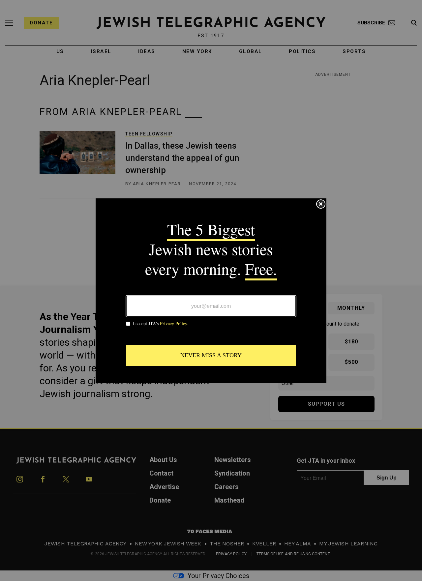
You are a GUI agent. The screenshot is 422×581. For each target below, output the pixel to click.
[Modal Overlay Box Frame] (211, 290)
